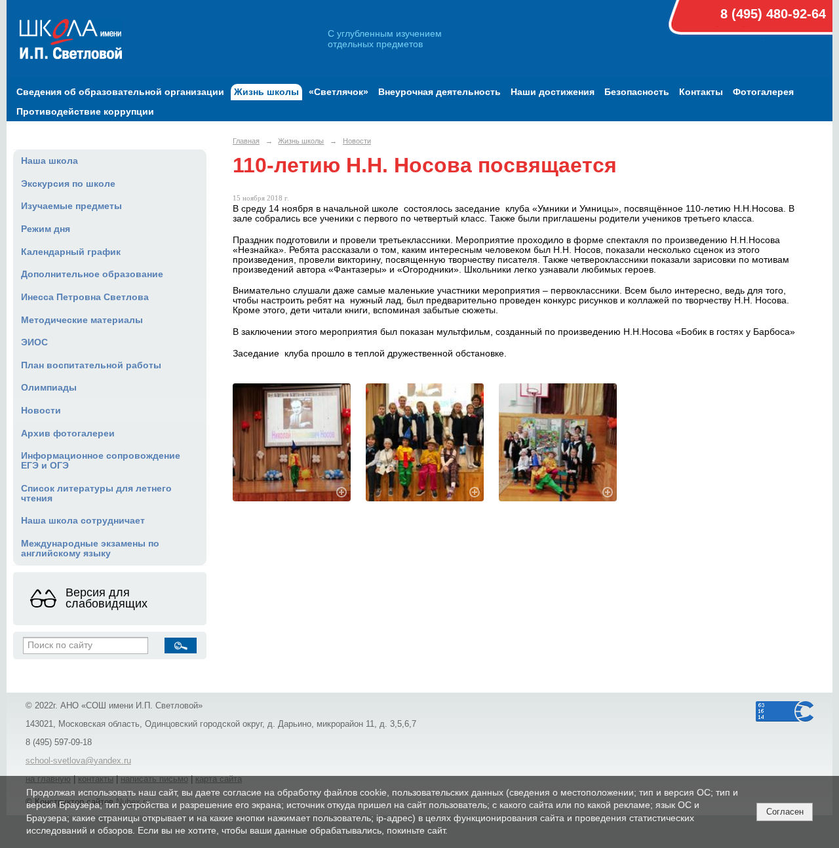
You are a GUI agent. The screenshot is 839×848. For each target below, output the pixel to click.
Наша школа (49, 161)
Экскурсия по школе (68, 184)
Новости (41, 410)
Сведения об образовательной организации (120, 92)
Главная (246, 141)
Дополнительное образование (92, 274)
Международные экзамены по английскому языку (90, 548)
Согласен (785, 812)
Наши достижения (553, 92)
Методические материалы (82, 320)
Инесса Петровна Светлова (85, 297)
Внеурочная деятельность (439, 92)
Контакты (701, 92)
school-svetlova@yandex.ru (78, 760)
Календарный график (71, 252)
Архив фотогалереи (68, 433)
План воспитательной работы (91, 365)
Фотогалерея (763, 92)
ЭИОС (34, 342)
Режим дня (45, 229)
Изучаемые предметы (71, 206)
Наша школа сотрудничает (83, 521)
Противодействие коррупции (85, 112)
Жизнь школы (266, 92)
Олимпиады (49, 388)
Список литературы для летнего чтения (96, 493)
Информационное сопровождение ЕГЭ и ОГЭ (100, 461)
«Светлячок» (338, 92)
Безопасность (636, 92)
